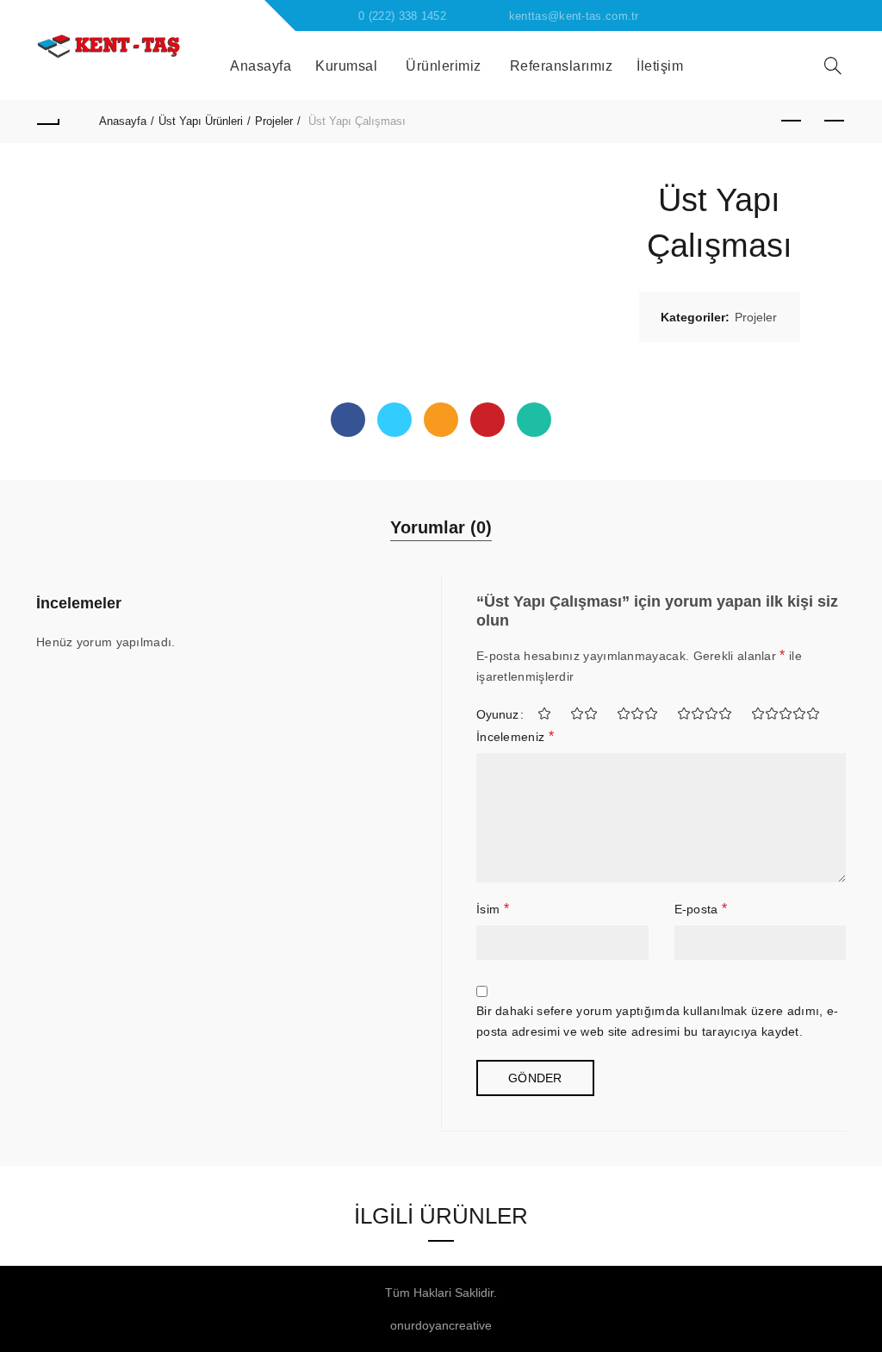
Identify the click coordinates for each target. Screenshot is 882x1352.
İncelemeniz (515, 736)
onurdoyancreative (441, 1325)
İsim (492, 908)
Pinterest (487, 419)
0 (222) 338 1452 (402, 15)
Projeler (274, 121)
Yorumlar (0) (441, 527)
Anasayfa (260, 65)
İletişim (660, 65)
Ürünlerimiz (443, 65)
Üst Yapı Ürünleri (200, 121)
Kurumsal (346, 65)
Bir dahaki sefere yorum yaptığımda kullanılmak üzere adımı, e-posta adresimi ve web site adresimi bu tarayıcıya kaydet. (657, 1021)
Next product (833, 121)
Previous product (790, 121)
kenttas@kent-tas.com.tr (574, 15)
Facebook (348, 419)
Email (441, 419)
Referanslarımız (561, 65)
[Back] (48, 121)
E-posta (701, 908)
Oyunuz (497, 714)
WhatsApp (534, 419)
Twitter (394, 419)
